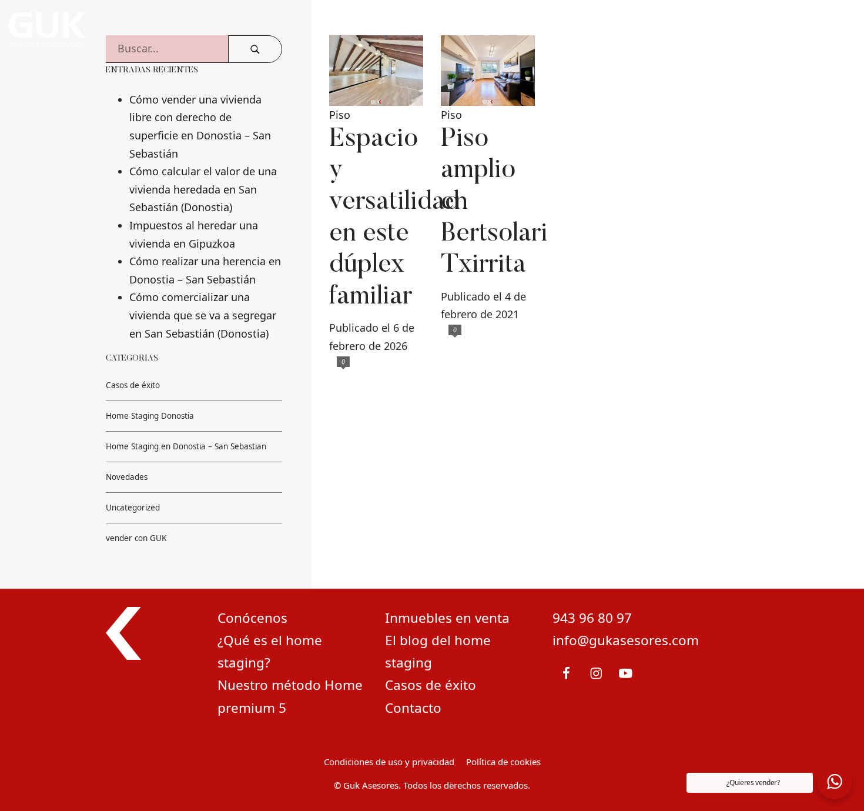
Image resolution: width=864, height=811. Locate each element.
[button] (834, 781)
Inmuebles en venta (447, 618)
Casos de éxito (133, 385)
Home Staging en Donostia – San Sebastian (186, 446)
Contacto (413, 708)
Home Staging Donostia (150, 415)
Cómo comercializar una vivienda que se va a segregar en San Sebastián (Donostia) (202, 315)
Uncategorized (133, 507)
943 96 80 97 (592, 618)
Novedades (127, 477)
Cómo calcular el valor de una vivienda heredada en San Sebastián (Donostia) (203, 189)
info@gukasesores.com (625, 640)
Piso (339, 115)
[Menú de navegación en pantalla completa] (834, 30)
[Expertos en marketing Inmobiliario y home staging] (282, 30)
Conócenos (252, 618)
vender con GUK (136, 538)
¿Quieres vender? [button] (752, 782)
